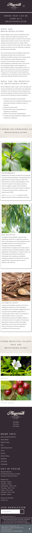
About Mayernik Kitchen (8, 440)
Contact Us (4, 503)
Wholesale (4, 467)
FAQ (2, 448)
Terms (3, 454)
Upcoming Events (6, 451)
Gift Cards (4, 464)
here (21, 531)
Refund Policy (5, 459)
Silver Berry (7, 406)
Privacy (3, 456)
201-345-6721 (9, 501)
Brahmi (4, 381)
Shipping (3, 462)
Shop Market (5, 443)
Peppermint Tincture (11, 198)
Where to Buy (5, 445)
